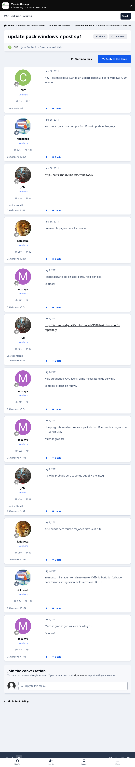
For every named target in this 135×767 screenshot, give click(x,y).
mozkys (23, 289)
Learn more (6, 5)
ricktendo (23, 139)
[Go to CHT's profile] (10, 47)
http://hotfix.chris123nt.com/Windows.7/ (69, 175)
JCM (23, 187)
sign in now (80, 675)
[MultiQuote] (46, 108)
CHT (16, 47)
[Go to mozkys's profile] (23, 276)
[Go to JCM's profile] (23, 175)
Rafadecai (23, 240)
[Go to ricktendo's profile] (23, 126)
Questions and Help (51, 47)
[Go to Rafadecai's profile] (23, 228)
